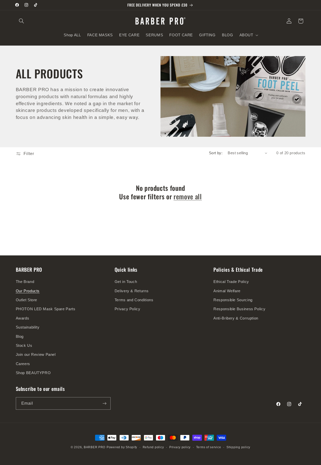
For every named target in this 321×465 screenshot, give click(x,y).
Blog (20, 337)
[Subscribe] (104, 403)
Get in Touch (126, 282)
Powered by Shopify (122, 447)
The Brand (25, 282)
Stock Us (24, 346)
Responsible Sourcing (233, 300)
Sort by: (215, 153)
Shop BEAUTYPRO (33, 373)
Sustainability (28, 327)
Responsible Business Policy (239, 309)
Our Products (28, 291)
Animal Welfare (226, 291)
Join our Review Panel (36, 355)
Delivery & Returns (131, 291)
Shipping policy (238, 447)
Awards (22, 318)
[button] (21, 21)
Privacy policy (180, 447)
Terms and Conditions (134, 300)
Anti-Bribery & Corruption (235, 318)
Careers (23, 364)
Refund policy (153, 447)
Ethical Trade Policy (231, 282)
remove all (188, 196)
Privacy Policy (127, 309)
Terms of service (208, 447)
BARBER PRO (94, 447)
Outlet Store (26, 300)
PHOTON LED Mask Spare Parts (45, 309)
